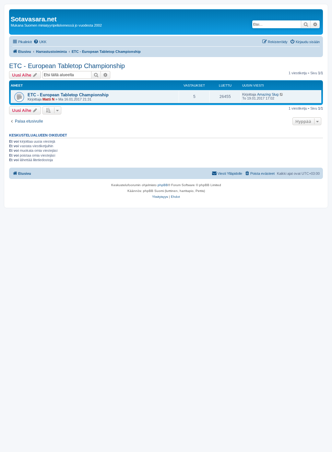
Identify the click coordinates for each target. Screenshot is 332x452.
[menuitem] (39, 42)
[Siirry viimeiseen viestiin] (281, 94)
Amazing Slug (268, 94)
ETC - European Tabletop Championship (67, 65)
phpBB (163, 185)
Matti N (48, 99)
